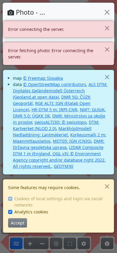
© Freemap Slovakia (43, 78)
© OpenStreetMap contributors (54, 84)
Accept (17, 223)
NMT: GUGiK (92, 109)
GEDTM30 (63, 166)
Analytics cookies (31, 212)
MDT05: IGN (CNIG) (72, 141)
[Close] (107, 28)
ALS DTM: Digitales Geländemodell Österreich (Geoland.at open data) (60, 91)
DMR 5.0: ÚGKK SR (31, 116)
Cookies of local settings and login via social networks (58, 202)
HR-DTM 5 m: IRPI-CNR (54, 109)
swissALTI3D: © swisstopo (60, 122)
